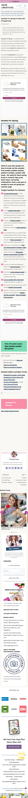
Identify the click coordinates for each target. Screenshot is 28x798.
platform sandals (15, 220)
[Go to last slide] (1, 512)
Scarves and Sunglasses (11, 382)
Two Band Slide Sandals (11, 193)
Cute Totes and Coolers (11, 384)
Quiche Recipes (14, 779)
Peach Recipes (9, 776)
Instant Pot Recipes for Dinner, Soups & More (14, 771)
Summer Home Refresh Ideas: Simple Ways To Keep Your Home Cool (13, 635)
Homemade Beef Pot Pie (11, 645)
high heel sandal (15, 267)
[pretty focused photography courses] (14, 663)
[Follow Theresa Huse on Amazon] (21, 468)
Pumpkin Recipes (18, 776)
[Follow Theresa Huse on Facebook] (6, 468)
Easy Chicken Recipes (10, 759)
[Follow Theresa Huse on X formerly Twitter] (9, 468)
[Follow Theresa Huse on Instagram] (12, 468)
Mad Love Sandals (15, 240)
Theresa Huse (5, 24)
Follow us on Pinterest (10, 365)
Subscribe (19, 360)
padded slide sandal (14, 210)
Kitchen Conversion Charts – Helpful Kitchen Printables (21, 480)
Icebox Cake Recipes (14, 769)
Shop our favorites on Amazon (13, 367)
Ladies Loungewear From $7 (12, 389)
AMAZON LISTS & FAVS (11, 609)
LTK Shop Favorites (11, 613)
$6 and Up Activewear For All (12, 386)
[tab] (11, 532)
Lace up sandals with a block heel (14, 279)
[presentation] (13, 510)
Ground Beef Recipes (14, 762)
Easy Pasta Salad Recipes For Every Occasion (14, 774)
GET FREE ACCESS (14, 747)
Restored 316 (19, 790)
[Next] (26, 512)
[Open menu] (17, 6)
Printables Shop (16, 1)
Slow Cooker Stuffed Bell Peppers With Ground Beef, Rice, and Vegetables (13, 628)
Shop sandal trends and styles (10, 411)
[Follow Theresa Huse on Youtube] (15, 468)
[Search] (22, 571)
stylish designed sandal (17, 272)
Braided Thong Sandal (15, 287)
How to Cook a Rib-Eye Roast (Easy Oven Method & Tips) (14, 765)
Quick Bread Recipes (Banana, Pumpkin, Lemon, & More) (14, 782)
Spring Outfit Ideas (9, 379)
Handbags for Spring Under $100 (13, 377)
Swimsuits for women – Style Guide (14, 375)
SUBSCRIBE (7, 561)
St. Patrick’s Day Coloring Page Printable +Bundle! (7, 478)
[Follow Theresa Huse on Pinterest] (18, 468)
